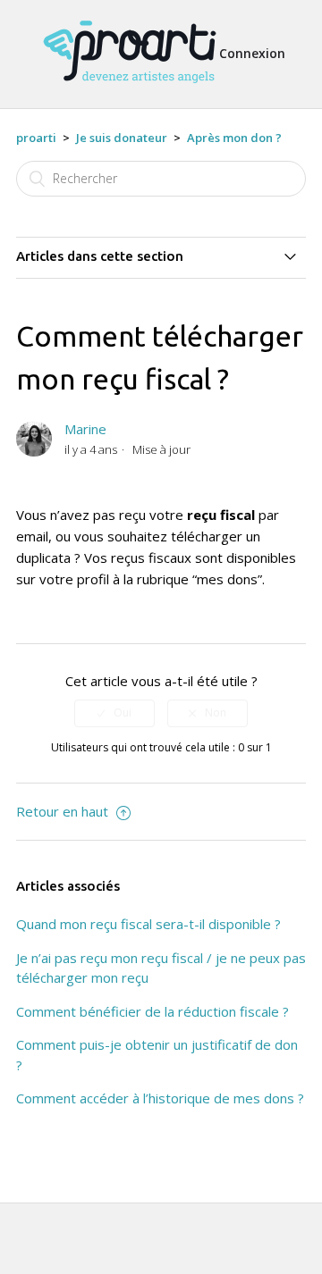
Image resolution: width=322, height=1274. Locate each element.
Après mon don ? (234, 138)
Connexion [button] (252, 53)
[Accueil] (129, 91)
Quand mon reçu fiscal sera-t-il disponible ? (148, 924)
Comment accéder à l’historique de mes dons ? (160, 1098)
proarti (36, 138)
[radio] (114, 713)
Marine (85, 429)
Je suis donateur (121, 138)
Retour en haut (64, 811)
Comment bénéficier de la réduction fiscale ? (152, 1011)
